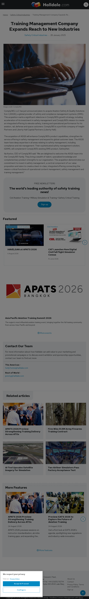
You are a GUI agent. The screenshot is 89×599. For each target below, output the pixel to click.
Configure (21, 590)
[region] (21, 584)
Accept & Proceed (21, 584)
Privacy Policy (15, 579)
